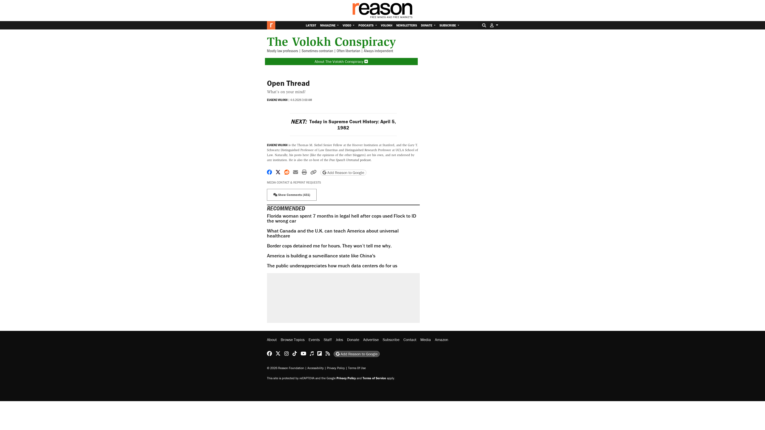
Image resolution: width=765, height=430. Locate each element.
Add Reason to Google (345, 172)
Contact (409, 339)
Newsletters (406, 25)
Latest (311, 25)
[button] (494, 25)
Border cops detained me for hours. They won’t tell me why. (329, 246)
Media (425, 339)
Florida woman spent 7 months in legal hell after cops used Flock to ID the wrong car (341, 218)
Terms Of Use (357, 368)
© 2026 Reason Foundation (285, 368)
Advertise (371, 339)
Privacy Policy (336, 368)
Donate (427, 25)
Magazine (328, 25)
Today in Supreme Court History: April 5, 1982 (343, 124)
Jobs (339, 339)
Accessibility (315, 368)
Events (314, 339)
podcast (350, 160)
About (272, 339)
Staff (328, 339)
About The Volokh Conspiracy (339, 61)
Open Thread (288, 83)
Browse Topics (293, 339)
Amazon (441, 339)
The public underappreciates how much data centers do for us (332, 266)
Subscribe (448, 25)
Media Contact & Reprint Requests (294, 182)
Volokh (386, 25)
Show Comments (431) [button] (293, 195)
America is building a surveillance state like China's (321, 256)
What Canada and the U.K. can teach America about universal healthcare (333, 233)
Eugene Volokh (277, 100)
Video (347, 25)
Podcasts (366, 25)
